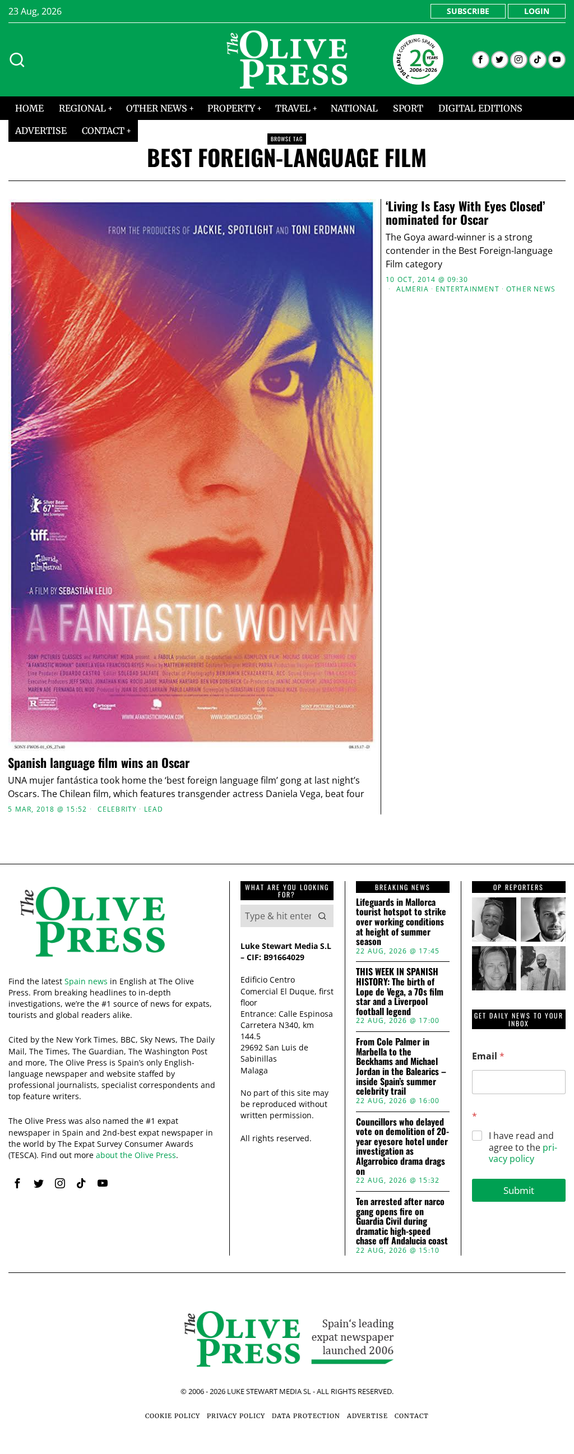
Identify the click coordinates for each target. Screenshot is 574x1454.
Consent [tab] (119, 633)
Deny (123, 836)
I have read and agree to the (523, 1147)
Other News (531, 289)
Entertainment (467, 289)
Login (536, 11)
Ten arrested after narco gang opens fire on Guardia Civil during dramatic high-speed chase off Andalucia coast (402, 1221)
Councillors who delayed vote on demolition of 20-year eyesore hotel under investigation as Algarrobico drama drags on (402, 1147)
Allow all (451, 836)
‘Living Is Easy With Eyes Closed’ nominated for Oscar (465, 212)
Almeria (412, 289)
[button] (322, 916)
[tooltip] (480, 59)
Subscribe (468, 11)
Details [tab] (287, 633)
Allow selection (287, 836)
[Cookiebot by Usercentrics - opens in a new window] (482, 602)
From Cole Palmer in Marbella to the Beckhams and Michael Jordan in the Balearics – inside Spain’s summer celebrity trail (401, 1066)
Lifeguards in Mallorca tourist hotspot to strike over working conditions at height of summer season (401, 922)
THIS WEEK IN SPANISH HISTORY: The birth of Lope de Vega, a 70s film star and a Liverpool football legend (399, 991)
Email (488, 1056)
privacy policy (523, 1153)
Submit (518, 1190)
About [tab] (455, 633)
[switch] (224, 784)
